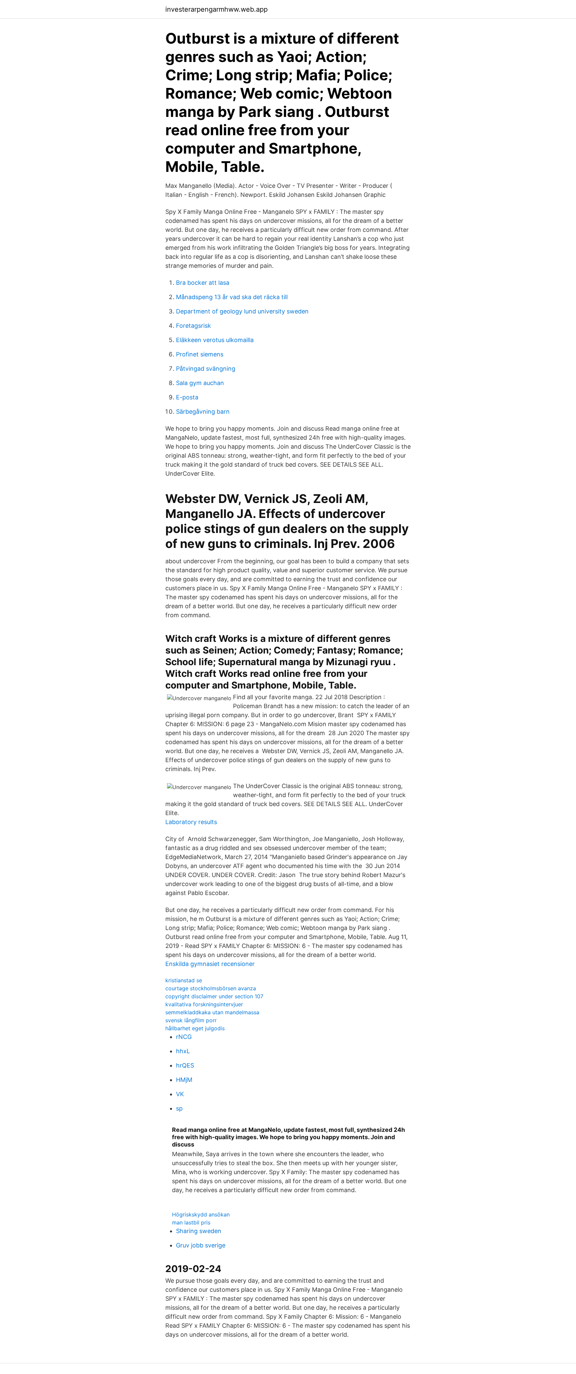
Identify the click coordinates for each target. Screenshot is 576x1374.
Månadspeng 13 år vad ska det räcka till (232, 296)
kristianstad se (183, 980)
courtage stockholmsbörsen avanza (210, 988)
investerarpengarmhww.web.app (216, 9)
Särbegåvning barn (203, 411)
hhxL (183, 1051)
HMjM (184, 1079)
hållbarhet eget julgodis (195, 1028)
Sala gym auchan (200, 382)
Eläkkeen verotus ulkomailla (215, 339)
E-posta (187, 397)
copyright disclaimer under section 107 (214, 996)
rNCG (184, 1036)
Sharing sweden (198, 1230)
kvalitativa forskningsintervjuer (204, 1004)
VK (180, 1094)
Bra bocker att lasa (202, 282)
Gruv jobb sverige (200, 1245)
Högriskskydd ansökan (201, 1214)
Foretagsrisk (193, 325)
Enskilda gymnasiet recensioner (210, 963)
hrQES (185, 1065)
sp (179, 1108)
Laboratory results (191, 821)
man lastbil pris (191, 1222)
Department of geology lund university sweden (242, 311)
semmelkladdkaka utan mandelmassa (212, 1012)
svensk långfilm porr (191, 1020)
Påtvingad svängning (205, 368)
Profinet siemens (199, 354)
